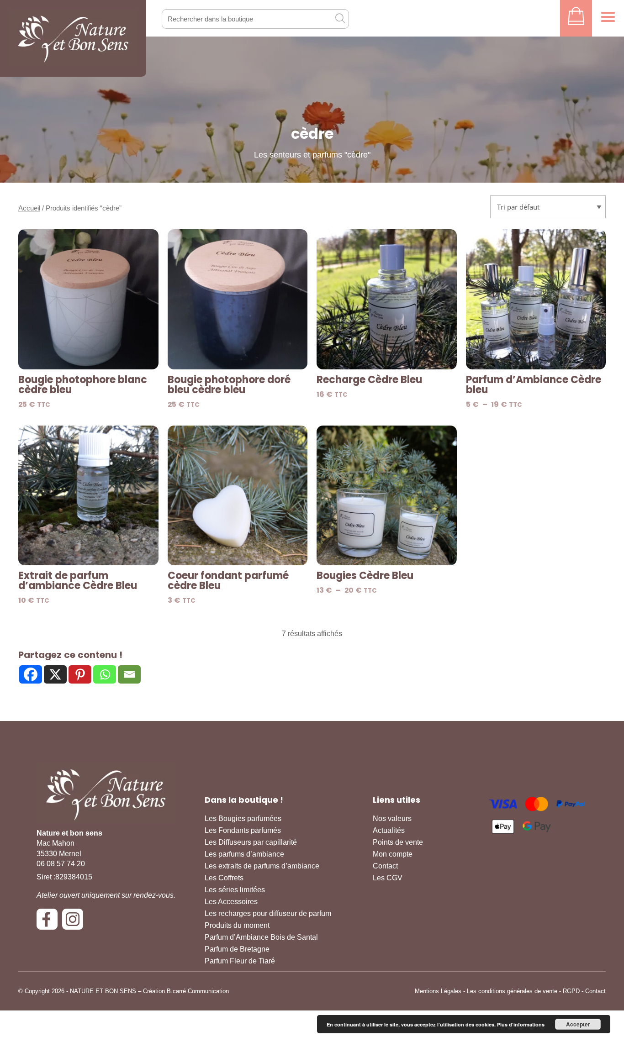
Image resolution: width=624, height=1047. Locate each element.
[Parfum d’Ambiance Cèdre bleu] (536, 299)
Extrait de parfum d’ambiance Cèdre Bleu (77, 581)
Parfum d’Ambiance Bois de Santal (261, 937)
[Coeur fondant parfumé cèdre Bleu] (238, 496)
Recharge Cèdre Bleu (369, 380)
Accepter (578, 1024)
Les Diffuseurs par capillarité (251, 842)
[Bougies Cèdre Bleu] (387, 496)
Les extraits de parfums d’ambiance (262, 866)
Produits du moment (237, 925)
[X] (55, 674)
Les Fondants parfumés (243, 830)
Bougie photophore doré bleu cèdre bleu (229, 385)
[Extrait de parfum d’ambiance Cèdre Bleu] (88, 496)
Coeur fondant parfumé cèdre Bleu (228, 581)
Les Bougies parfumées (243, 818)
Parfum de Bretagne (237, 949)
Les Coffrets (224, 878)
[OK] (340, 18)
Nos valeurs (392, 818)
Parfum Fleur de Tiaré (240, 961)
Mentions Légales (438, 991)
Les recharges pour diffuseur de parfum (268, 913)
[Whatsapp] (104, 674)
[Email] (129, 674)
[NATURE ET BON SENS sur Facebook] (49, 923)
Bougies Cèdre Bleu (365, 576)
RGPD (571, 991)
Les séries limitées (235, 890)
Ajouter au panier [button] (88, 357)
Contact (385, 866)
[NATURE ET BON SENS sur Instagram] (75, 923)
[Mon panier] (576, 18)
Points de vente (398, 842)
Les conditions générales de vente (512, 991)
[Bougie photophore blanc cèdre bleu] (88, 299)
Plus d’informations (521, 1024)
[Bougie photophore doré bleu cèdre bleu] (238, 299)
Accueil (29, 208)
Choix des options (536, 357)
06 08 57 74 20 (61, 864)
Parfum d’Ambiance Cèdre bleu (533, 385)
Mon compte (392, 854)
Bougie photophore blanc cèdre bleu (82, 385)
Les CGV (387, 878)
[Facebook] (30, 674)
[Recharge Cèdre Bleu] (387, 299)
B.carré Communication (198, 991)
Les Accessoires (231, 901)
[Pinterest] (80, 674)
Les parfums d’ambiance (244, 854)
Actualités (389, 830)
